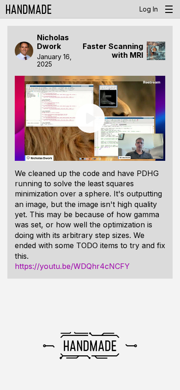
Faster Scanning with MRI (113, 51)
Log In (148, 9)
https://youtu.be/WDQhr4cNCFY (72, 266)
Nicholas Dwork (53, 42)
